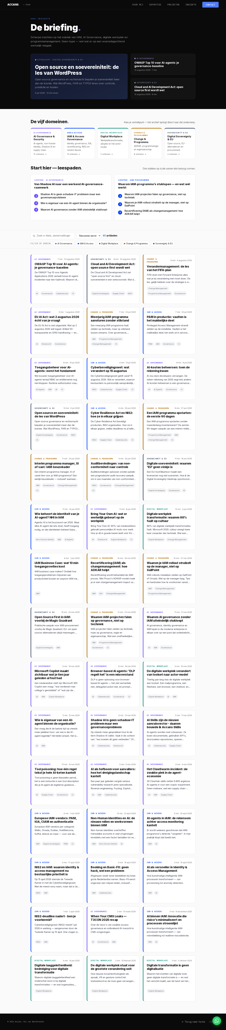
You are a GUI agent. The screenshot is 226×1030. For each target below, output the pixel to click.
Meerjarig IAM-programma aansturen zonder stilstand (110, 318)
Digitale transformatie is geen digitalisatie (168, 967)
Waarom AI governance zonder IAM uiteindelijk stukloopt (74, 209)
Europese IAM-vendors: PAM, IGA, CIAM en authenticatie (56, 820)
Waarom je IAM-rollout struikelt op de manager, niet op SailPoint (157, 204)
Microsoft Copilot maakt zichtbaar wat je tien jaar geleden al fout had (52, 674)
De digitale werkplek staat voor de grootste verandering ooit (113, 967)
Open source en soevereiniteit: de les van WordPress (57, 414)
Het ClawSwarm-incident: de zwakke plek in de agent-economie (167, 772)
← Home (27, 4)
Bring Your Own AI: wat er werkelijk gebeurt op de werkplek (109, 517)
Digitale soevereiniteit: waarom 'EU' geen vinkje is (169, 465)
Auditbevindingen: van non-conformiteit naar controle (111, 465)
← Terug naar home (193, 1021)
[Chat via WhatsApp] (216, 1020)
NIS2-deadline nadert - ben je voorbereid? (55, 918)
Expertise (155, 4)
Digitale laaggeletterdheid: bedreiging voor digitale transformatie (53, 969)
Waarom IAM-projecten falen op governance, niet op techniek (155, 196)
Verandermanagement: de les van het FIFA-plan (168, 268)
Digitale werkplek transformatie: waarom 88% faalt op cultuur (167, 517)
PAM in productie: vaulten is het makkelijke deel (166, 318)
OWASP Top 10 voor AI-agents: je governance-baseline (57, 265)
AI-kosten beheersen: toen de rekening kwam (168, 369)
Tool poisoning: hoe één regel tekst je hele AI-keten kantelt (56, 770)
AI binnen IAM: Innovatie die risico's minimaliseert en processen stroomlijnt (167, 920)
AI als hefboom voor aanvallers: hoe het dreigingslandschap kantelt (113, 772)
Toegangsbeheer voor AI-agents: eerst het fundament (55, 369)
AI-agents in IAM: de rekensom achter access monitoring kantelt (169, 821)
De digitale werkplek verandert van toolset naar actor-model (168, 672)
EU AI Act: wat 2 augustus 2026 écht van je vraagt (57, 318)
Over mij (137, 4)
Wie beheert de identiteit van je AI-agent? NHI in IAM (57, 515)
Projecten (173, 4)
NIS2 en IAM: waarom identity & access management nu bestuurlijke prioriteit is (57, 870)
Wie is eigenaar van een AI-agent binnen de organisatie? (74, 203)
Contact (210, 4)
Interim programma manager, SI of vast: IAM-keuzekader (57, 465)
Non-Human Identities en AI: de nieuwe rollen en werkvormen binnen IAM (113, 821)
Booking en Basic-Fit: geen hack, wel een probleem (110, 869)
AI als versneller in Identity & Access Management (167, 869)
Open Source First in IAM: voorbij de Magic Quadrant (53, 618)
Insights (191, 4)
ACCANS (13, 4)
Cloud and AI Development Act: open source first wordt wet (113, 265)
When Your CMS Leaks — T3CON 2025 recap (109, 918)
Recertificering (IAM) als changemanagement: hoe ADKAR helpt (154, 212)
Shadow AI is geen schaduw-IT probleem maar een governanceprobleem (70, 196)
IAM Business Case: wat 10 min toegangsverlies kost (56, 564)
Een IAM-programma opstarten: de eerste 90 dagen (169, 414)
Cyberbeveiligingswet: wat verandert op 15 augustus (110, 369)
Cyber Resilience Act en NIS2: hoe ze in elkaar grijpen (112, 414)
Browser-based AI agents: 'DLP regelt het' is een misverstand (113, 672)
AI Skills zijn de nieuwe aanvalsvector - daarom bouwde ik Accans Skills (164, 723)
